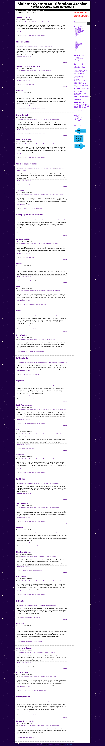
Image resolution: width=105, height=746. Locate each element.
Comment (65, 37)
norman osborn (26, 35)
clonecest (26, 570)
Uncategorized (49, 21)
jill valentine (86, 84)
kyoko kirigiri (85, 85)
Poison (19, 264)
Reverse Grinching (79, 59)
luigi (81, 86)
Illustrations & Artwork (37, 10)
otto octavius (37, 35)
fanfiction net (23, 725)
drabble (40, 21)
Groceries (20, 454)
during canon (52, 168)
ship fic (44, 21)
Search (75, 21)
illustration (77, 36)
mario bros (85, 86)
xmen (43, 666)
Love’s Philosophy (23, 139)
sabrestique (77, 104)
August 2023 (77, 120)
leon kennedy (77, 86)
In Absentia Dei (22, 358)
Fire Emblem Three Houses (79, 78)
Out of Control (22, 115)
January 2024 (78, 116)
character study (32, 70)
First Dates (20, 479)
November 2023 (78, 118)
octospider (25, 208)
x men (40, 666)
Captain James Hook (78, 70)
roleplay (76, 47)
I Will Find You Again (24, 405)
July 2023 (77, 121)
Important (20, 381)
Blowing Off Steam (23, 552)
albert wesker (79, 67)
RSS (65, 744)
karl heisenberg (78, 85)
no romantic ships (60, 168)
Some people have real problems (29, 215)
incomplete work (47, 362)
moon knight (77, 90)
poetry (76, 46)
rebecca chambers (78, 101)
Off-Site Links (24, 10)
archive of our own (24, 21)
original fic (77, 45)
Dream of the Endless (78, 76)
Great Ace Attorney (78, 80)
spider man (43, 35)
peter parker (36, 208)
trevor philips (77, 109)
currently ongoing (40, 362)
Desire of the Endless (78, 75)
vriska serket (83, 109)
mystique (83, 90)
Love (18, 286)
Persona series (77, 98)
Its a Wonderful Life (24, 335)
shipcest (52, 290)
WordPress (51, 744)
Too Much (20, 190)
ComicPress (57, 744)
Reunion (19, 91)
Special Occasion (23, 17)
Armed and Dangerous (25, 648)
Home (17, 10)
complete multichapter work (35, 701)
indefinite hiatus (37, 725)
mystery (76, 42)
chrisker (85, 70)
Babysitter (20, 601)
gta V (84, 80)
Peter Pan (83, 98)
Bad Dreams (21, 576)
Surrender (77, 57)
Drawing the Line (23, 697)
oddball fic (25, 690)
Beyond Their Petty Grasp (26, 721)
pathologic (87, 96)
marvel (21, 35)
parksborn (28, 280)
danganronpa (79, 73)
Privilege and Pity (23, 239)
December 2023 (78, 117)
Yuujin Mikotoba (77, 112)
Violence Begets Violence (26, 164)
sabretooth (31, 666)
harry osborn (22, 184)
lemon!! (44, 290)
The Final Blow (22, 503)
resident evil (80, 102)
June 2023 (77, 123)
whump (24, 170)
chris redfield (79, 72)
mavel (21, 133)
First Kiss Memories (79, 58)
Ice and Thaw (78, 60)
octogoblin (32, 35)
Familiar (19, 528)
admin (18, 19)
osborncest (38, 304)
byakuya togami (78, 68)
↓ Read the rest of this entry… (24, 31)
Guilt (18, 429)
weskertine (76, 110)
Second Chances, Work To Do (28, 66)
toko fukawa (82, 107)
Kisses (19, 311)
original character (45, 725)
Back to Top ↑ (69, 744)
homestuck (78, 83)
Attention (20, 624)
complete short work (33, 21)
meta (76, 41)
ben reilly (22, 570)
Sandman (76, 106)
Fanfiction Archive (52, 5)
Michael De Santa (85, 88)
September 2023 (78, 119)
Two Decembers (78, 62)
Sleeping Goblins (23, 42)
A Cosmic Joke (22, 672)
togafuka (76, 107)
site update (77, 50)
